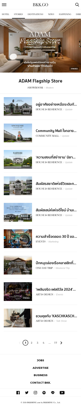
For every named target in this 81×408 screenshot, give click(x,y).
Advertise (41, 367)
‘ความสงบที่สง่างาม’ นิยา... (56, 157)
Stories (18, 14)
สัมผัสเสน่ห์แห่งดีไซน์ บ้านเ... (56, 210)
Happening (65, 14)
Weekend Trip (63, 268)
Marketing (53, 241)
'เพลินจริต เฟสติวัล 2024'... (56, 289)
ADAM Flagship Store (40, 81)
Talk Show (61, 321)
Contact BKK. (40, 382)
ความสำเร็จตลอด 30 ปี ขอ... (56, 236)
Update (69, 109)
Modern (50, 87)
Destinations (35, 14)
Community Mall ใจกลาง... (56, 131)
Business (40, 375)
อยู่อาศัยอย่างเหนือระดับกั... (56, 104)
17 (55, 342)
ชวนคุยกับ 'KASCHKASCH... (56, 316)
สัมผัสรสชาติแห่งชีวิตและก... (56, 184)
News (51, 14)
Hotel (5, 14)
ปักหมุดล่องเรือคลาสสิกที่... (56, 263)
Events (59, 294)
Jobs (40, 360)
